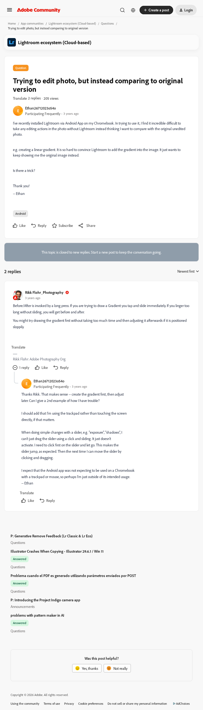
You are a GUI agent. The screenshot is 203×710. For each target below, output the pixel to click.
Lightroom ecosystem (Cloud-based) (72, 23)
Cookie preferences (90, 704)
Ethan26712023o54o (40, 108)
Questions (107, 23)
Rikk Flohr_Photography (44, 292)
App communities (32, 23)
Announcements (23, 606)
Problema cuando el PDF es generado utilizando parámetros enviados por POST (73, 575)
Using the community (25, 704)
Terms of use (52, 704)
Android (20, 214)
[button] (9, 11)
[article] (101, 331)
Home (12, 23)
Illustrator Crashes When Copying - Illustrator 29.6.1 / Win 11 (57, 551)
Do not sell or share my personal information (137, 704)
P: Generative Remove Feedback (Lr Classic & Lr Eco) (52, 536)
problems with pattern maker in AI (37, 615)
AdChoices (183, 704)
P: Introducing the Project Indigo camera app (45, 600)
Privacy (69, 704)
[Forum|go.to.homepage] (39, 10)
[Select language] (133, 10)
